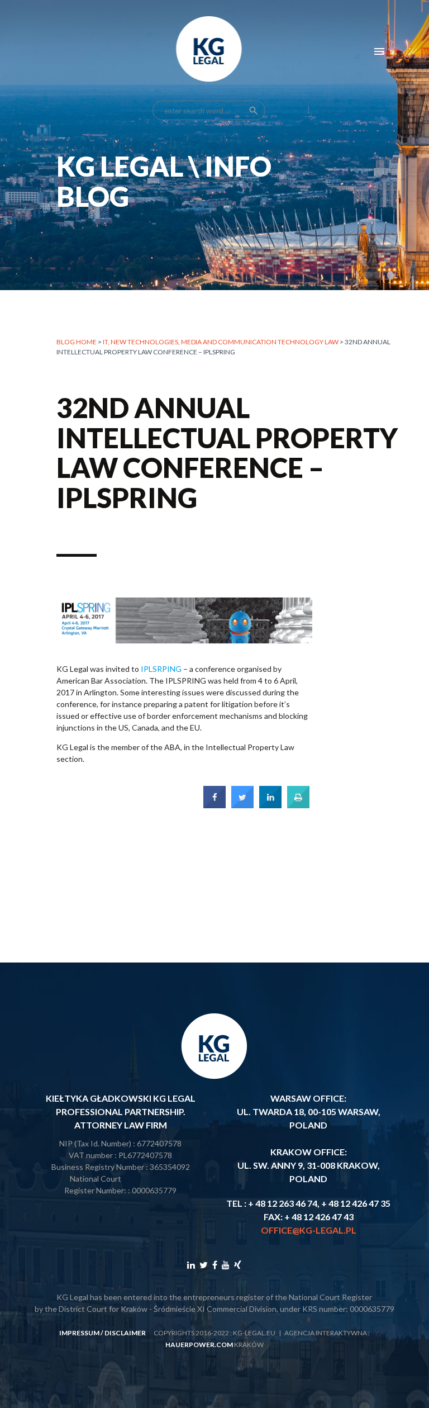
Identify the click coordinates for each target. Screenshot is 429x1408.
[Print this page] (298, 804)
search (253, 110)
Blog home (76, 342)
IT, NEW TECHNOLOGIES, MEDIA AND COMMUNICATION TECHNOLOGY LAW (221, 342)
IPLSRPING (161, 669)
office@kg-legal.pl (308, 1230)
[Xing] (237, 1264)
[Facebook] (214, 1264)
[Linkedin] (191, 1264)
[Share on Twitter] (242, 804)
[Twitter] (203, 1264)
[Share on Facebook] (214, 804)
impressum (79, 1333)
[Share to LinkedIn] (270, 804)
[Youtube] (226, 1264)
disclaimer (125, 1333)
